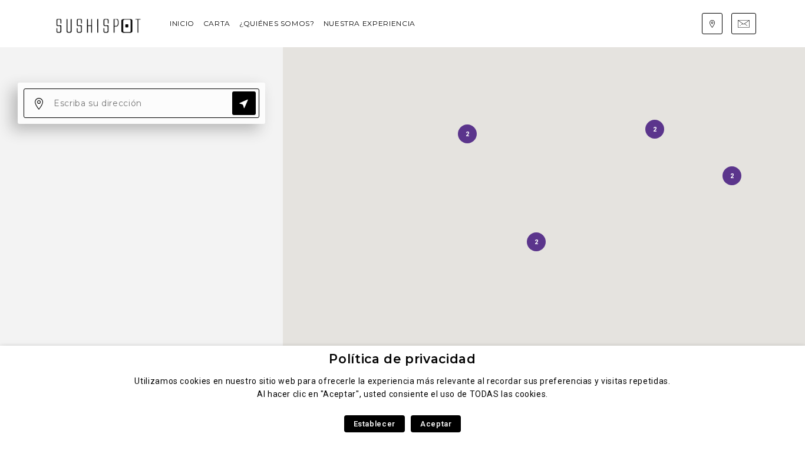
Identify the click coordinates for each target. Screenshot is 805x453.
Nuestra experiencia (369, 23)
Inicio (182, 23)
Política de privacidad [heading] (402, 359)
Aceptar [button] (435, 423)
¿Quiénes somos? (277, 23)
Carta (216, 23)
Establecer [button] (374, 423)
